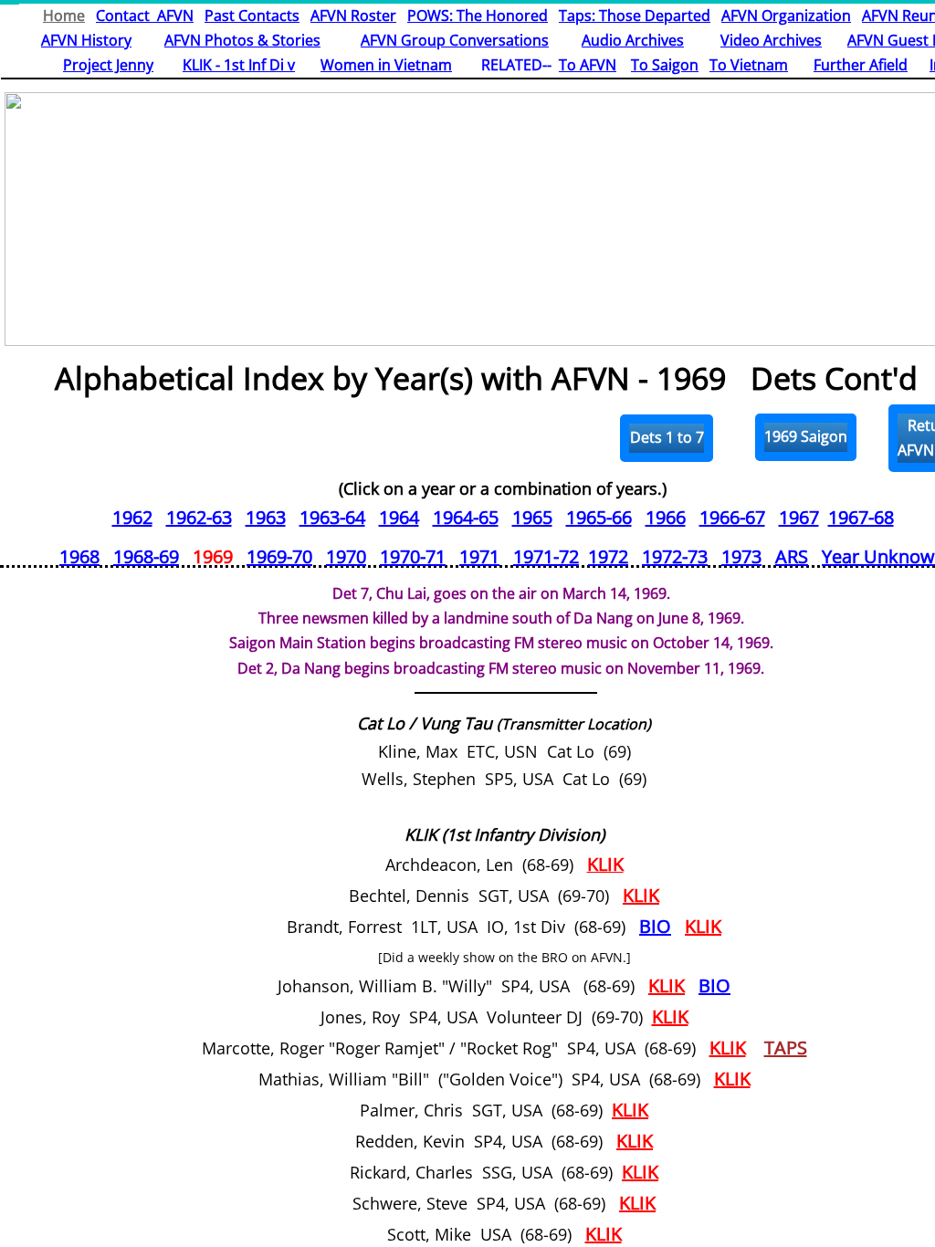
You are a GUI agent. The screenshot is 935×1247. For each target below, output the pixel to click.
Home (64, 15)
